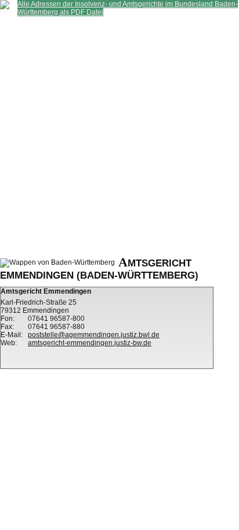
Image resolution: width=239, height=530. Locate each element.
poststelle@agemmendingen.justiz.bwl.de (94, 335)
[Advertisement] (119, 135)
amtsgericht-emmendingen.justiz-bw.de (89, 343)
